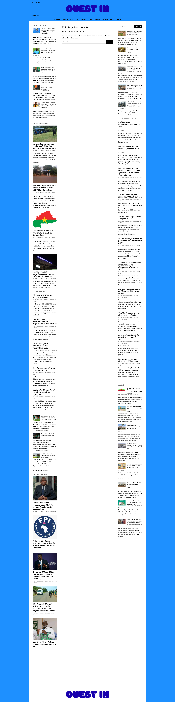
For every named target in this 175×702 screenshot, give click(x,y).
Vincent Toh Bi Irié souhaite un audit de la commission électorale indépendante (43, 506)
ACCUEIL (57, 19)
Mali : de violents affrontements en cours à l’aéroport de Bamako (43, 274)
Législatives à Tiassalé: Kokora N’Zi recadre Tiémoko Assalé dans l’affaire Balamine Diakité (44, 607)
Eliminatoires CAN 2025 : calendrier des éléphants (48, 434)
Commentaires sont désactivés (41, 430)
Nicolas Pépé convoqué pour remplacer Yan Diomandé (47, 87)
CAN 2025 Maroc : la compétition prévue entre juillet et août (48, 455)
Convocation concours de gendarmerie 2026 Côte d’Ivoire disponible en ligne (44, 146)
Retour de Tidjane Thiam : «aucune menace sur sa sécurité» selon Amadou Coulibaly (44, 575)
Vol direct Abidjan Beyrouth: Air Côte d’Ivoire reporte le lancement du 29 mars (134, 446)
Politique (90, 19)
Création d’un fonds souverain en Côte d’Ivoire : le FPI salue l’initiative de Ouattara (45, 544)
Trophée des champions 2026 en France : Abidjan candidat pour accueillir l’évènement (48, 31)
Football (105, 19)
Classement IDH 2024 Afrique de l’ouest (42, 296)
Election (112, 19)
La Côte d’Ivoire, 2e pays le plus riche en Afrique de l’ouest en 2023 (134, 68)
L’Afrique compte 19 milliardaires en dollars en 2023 (129, 124)
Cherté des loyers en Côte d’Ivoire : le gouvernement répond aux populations (134, 521)
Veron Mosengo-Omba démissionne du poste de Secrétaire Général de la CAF (48, 70)
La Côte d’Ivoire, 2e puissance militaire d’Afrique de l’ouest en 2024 (45, 321)
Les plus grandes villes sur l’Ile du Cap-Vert (44, 369)
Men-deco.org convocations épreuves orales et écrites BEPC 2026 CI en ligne (44, 187)
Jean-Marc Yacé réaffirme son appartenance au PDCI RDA (44, 644)
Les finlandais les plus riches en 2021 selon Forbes (130, 195)
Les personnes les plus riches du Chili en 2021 (128, 360)
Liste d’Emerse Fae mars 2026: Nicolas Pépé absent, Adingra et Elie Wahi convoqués (48, 105)
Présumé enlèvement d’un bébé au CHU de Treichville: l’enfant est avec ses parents (134, 409)
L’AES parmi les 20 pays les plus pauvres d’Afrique (134, 32)
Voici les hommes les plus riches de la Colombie (129, 314)
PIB (77, 19)
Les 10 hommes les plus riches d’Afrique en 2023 (128, 147)
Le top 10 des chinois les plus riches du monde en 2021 (128, 337)
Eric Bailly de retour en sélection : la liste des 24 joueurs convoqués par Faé (48, 417)
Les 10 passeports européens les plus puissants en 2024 (40, 345)
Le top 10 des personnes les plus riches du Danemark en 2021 (130, 240)
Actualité (65, 19)
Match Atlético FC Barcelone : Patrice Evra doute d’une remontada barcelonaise (48, 51)
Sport (71, 19)
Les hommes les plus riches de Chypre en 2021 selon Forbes (129, 291)
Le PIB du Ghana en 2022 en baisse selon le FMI (134, 86)
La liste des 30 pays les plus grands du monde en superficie (44, 392)
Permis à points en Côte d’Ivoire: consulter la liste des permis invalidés (134, 502)
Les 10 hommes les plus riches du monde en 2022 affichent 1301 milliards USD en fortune (129, 171)
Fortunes (83, 19)
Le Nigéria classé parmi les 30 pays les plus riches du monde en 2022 (134, 103)
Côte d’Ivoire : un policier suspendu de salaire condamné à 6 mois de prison (134, 485)
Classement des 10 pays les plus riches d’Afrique (134, 48)
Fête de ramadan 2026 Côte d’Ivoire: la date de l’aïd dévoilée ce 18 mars (134, 465)
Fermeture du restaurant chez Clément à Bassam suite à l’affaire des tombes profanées (134, 390)
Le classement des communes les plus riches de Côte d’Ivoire (134, 426)
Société (97, 19)
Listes (119, 19)
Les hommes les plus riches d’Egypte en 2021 (129, 217)
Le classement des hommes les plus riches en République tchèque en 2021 (129, 265)
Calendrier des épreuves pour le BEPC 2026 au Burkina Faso (43, 232)
